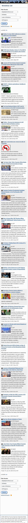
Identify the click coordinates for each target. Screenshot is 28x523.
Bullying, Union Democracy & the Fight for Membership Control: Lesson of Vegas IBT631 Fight (13, 269)
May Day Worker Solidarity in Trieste (12, 419)
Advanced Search (5, 26)
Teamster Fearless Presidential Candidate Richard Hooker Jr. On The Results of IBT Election (13, 192)
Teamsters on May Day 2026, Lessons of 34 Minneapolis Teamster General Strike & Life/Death (13, 396)
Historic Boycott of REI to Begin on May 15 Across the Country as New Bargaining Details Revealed (13, 347)
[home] (12, 1)
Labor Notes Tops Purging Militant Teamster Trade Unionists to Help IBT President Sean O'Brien (13, 445)
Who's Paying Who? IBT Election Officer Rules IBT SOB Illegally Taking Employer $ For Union (13, 220)
